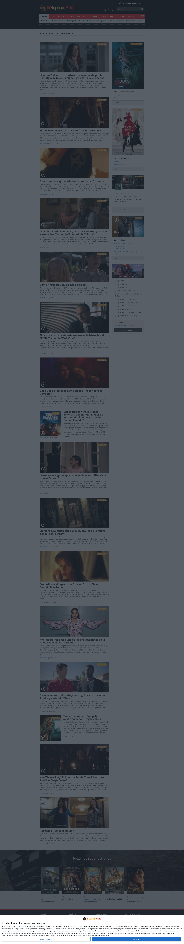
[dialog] (92, 929)
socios (21, 926)
